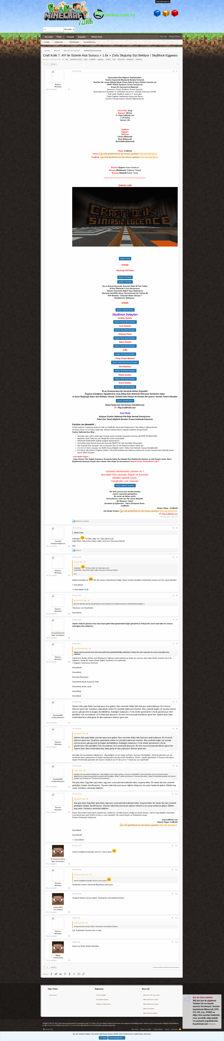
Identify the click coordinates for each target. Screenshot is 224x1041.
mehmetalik (58, 907)
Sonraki (53, 64)
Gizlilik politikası (158, 1029)
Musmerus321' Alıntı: (80, 600)
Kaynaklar (82, 37)
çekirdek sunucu (76, 59)
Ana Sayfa (49, 37)
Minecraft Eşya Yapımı (150, 1013)
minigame (129, 59)
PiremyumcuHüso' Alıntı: (81, 874)
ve (82, 521)
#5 (177, 620)
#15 (176, 942)
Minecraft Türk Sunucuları (151, 995)
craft (85, 59)
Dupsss (47, 59)
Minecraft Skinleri (148, 1008)
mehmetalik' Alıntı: (79, 923)
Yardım (167, 1029)
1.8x (66, 59)
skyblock (139, 59)
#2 (177, 528)
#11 (176, 846)
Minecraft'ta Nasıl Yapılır (150, 1004)
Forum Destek (51, 1025)
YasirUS (58, 541)
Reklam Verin (97, 37)
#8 (177, 729)
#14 (176, 918)
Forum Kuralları (101, 995)
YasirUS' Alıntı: (78, 562)
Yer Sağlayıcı (93, 1023)
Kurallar (47, 42)
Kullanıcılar (59, 42)
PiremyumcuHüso (58, 859)
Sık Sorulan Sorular (102, 999)
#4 (177, 595)
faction (108, 59)
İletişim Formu (69, 1025)
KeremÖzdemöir (58, 633)
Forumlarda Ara (89, 42)
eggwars (101, 59)
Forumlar (70, 37)
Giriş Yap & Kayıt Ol (163, 1)
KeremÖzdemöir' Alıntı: (81, 648)
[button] (63, 37)
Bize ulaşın (135, 1029)
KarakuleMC (58, 715)
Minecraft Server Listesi (150, 999)
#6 (177, 644)
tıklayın (211, 1024)
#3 (177, 557)
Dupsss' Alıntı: (78, 770)
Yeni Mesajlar (74, 42)
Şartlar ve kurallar (145, 1029)
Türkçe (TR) (49, 1029)
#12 (176, 870)
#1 (177, 71)
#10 (176, 794)
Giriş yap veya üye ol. (148, 154)
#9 (177, 766)
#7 (177, 702)
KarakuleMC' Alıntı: (80, 733)
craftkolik (92, 59)
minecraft (121, 59)
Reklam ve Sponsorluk (103, 1004)
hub (114, 59)
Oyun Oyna (53, 995)
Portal (59, 37)
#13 (176, 894)
